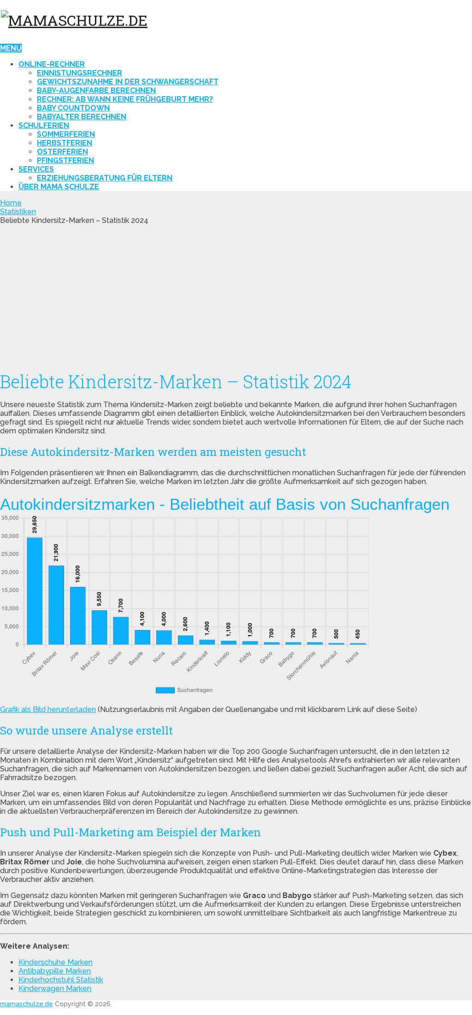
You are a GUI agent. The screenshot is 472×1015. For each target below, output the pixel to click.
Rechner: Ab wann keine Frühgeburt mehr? (125, 99)
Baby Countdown (73, 108)
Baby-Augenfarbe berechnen (96, 90)
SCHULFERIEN (43, 125)
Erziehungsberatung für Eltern (104, 178)
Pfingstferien (65, 160)
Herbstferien (64, 143)
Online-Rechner (51, 64)
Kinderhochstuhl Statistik (60, 979)
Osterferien (62, 151)
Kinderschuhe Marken (55, 962)
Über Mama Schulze (58, 186)
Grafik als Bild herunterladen (48, 709)
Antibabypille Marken (54, 971)
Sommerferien (66, 134)
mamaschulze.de (26, 1004)
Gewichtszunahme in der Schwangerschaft (127, 81)
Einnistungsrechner (79, 73)
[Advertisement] (236, 293)
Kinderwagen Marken (54, 988)
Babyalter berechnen (81, 116)
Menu (11, 48)
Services (36, 169)
